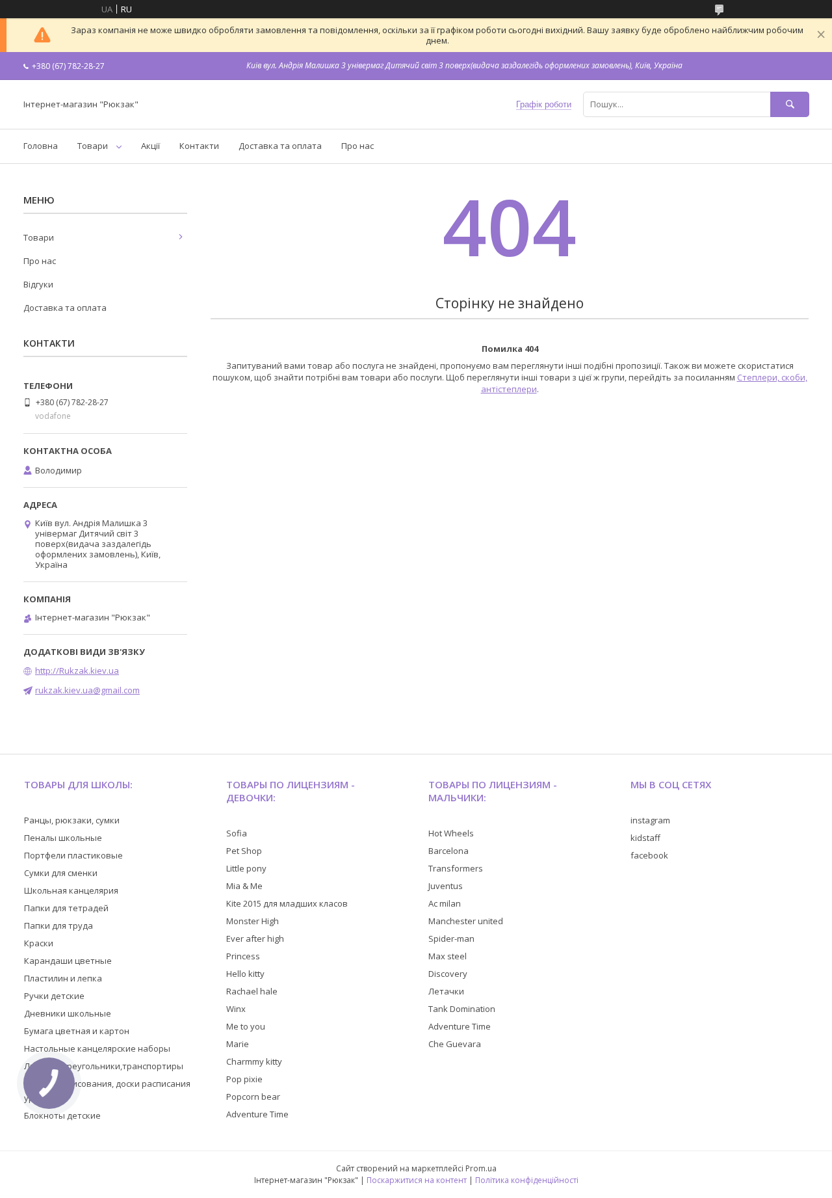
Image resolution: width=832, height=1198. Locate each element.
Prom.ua (481, 1168)
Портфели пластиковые (73, 855)
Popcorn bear (253, 1096)
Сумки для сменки (61, 873)
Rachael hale (252, 991)
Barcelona (448, 851)
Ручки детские (54, 996)
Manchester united (465, 921)
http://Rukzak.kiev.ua (77, 670)
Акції (150, 146)
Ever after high (255, 938)
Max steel (447, 956)
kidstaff (645, 838)
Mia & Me (244, 886)
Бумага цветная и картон (76, 1031)
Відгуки (38, 284)
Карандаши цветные (68, 960)
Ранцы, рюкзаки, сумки (72, 820)
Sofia (236, 833)
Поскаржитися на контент (417, 1180)
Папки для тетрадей (66, 908)
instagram (650, 820)
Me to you (245, 1026)
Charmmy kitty (254, 1061)
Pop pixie (244, 1079)
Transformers (455, 868)
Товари (92, 146)
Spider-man (451, 938)
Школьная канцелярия (71, 890)
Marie (237, 1044)
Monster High (252, 921)
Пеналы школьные (63, 838)
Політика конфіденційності (526, 1180)
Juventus (445, 886)
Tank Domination (461, 1009)
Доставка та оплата (280, 146)
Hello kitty (245, 973)
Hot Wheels (451, 833)
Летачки (446, 991)
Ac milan (444, 903)
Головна (40, 146)
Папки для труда (58, 925)
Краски (38, 943)
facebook (649, 855)
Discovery (447, 973)
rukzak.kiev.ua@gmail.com (87, 690)
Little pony (246, 868)
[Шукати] (789, 104)
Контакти (199, 146)
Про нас (357, 146)
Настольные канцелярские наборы (97, 1048)
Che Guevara (454, 1044)
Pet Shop (244, 851)
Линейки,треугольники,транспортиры (103, 1066)
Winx (236, 1009)
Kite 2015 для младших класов (287, 903)
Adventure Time (257, 1114)
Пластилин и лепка (63, 978)
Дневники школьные (67, 1013)
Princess (243, 956)
